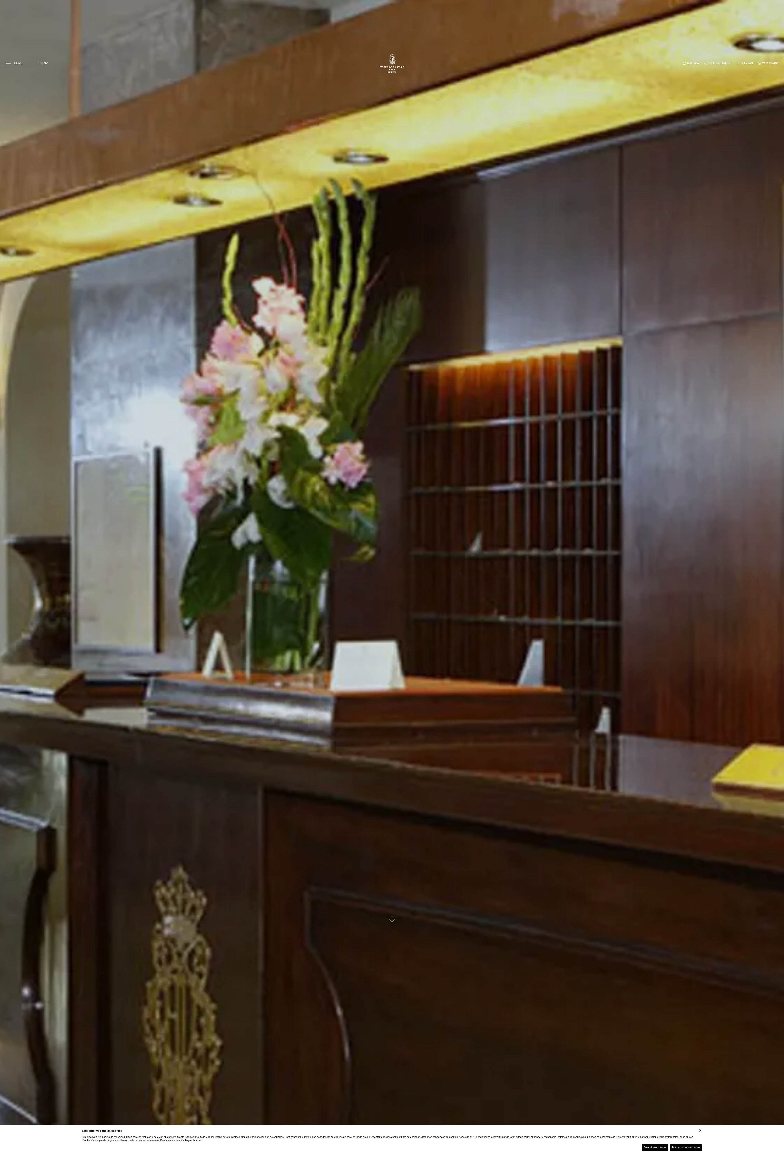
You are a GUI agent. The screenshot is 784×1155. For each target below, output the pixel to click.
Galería (693, 63)
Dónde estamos (720, 63)
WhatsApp (770, 63)
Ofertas (747, 63)
